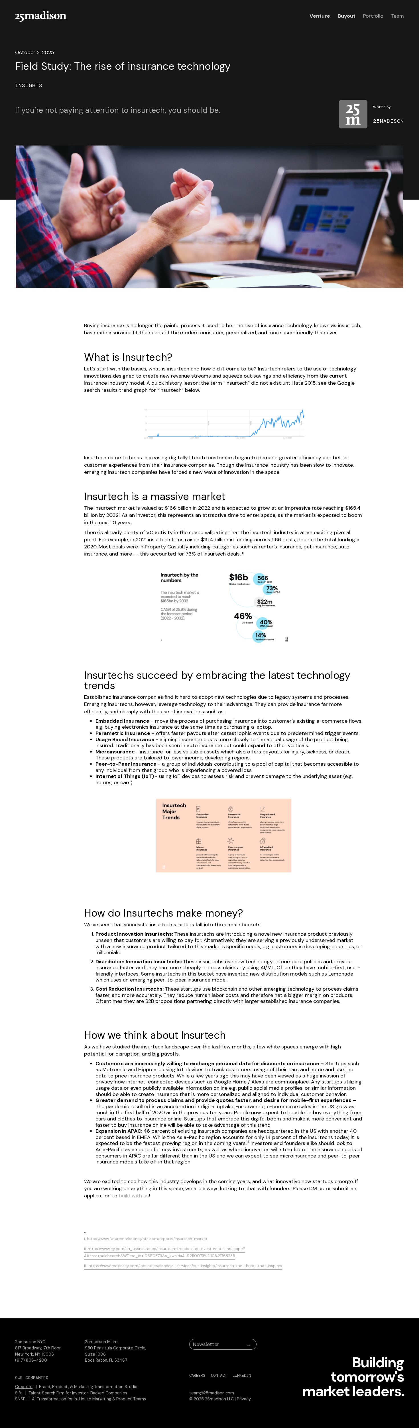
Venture (320, 16)
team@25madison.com (211, 1393)
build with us (134, 1195)
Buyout (346, 16)
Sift (18, 1393)
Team (397, 16)
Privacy (244, 1399)
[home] (40, 16)
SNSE (20, 1399)
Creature (23, 1386)
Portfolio (373, 16)
